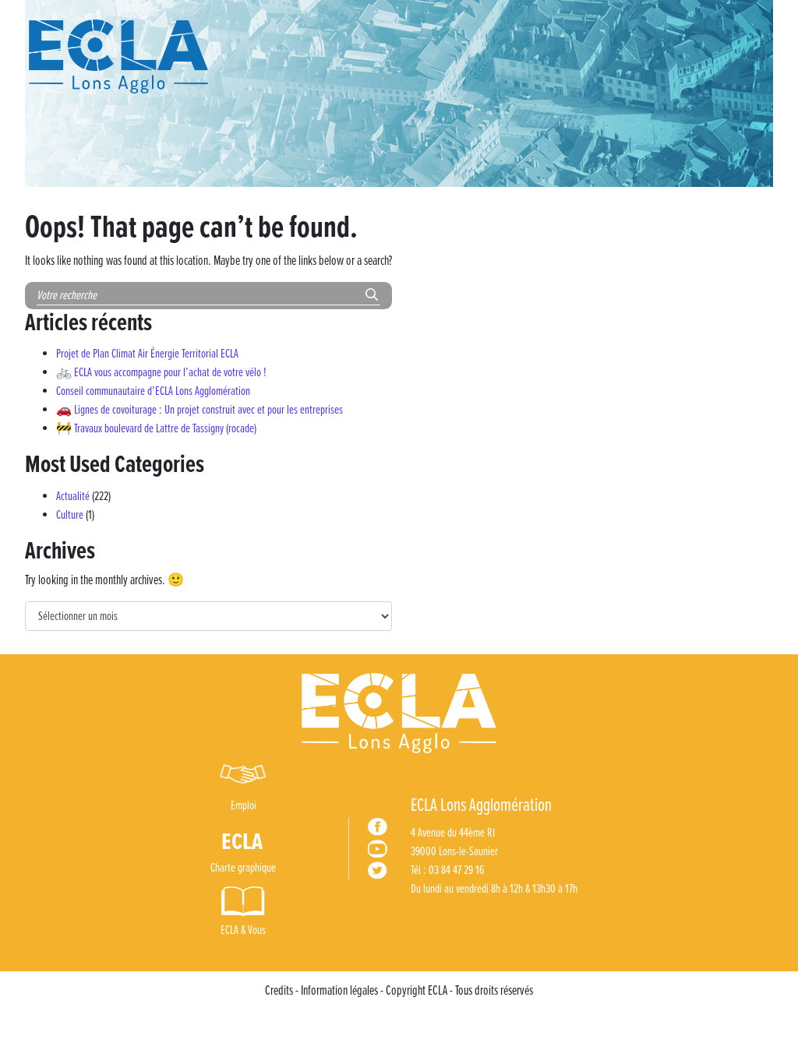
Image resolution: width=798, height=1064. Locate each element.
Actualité (73, 496)
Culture (69, 515)
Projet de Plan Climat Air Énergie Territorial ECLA (147, 354)
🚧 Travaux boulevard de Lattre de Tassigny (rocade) (156, 429)
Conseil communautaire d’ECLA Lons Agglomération (153, 391)
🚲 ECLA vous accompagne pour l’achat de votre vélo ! (161, 373)
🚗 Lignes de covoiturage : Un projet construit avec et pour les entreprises (199, 410)
